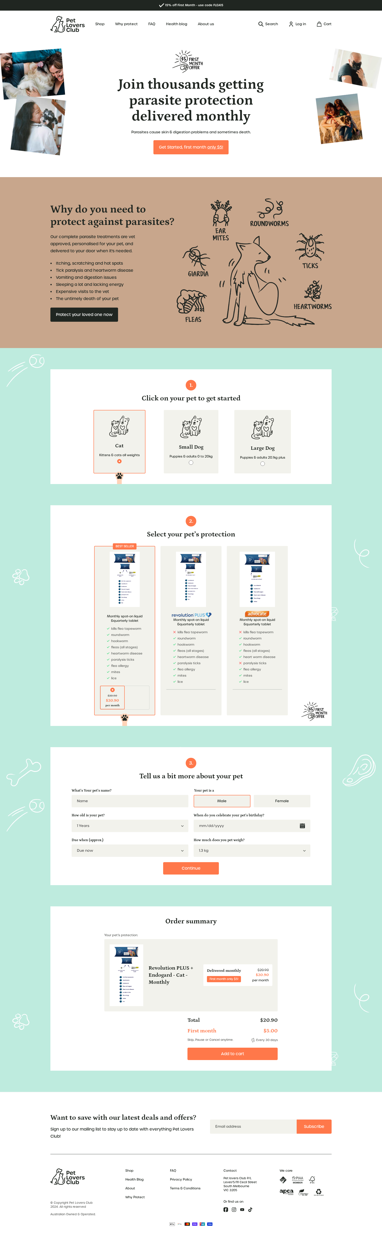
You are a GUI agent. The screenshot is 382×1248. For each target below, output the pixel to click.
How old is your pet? (88, 815)
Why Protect (135, 1197)
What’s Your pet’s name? (91, 790)
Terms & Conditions (185, 1188)
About (130, 1188)
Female (282, 801)
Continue (191, 868)
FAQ (173, 1171)
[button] (268, 24)
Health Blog (134, 1179)
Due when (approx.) (87, 840)
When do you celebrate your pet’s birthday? (229, 815)
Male (222, 801)
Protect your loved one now (84, 314)
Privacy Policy (181, 1179)
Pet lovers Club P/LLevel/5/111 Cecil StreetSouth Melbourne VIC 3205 (240, 1184)
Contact (230, 1171)
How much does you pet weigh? (219, 840)
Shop (129, 1171)
